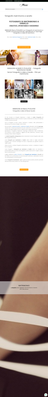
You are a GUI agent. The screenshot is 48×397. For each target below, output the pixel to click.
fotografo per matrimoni (30, 154)
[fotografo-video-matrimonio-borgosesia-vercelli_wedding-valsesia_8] (38, 94)
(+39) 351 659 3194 (9, 0)
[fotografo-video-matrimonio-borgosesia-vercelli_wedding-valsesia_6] (19, 94)
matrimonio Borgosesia (17, 37)
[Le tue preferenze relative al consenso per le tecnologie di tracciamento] (46, 395)
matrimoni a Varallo (25, 126)
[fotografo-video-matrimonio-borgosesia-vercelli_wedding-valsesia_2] (19, 84)
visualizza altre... (24, 101)
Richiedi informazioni (24, 169)
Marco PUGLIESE (18, 154)
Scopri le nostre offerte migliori (24, 47)
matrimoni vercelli (15, 126)
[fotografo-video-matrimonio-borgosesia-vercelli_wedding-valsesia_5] (9, 94)
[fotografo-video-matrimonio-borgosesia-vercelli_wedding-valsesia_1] (9, 84)
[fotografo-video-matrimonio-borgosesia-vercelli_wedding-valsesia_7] (29, 94)
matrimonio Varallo (31, 37)
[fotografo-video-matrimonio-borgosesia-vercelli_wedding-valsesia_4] (38, 84)
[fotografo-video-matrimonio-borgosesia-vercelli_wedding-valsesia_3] (29, 84)
